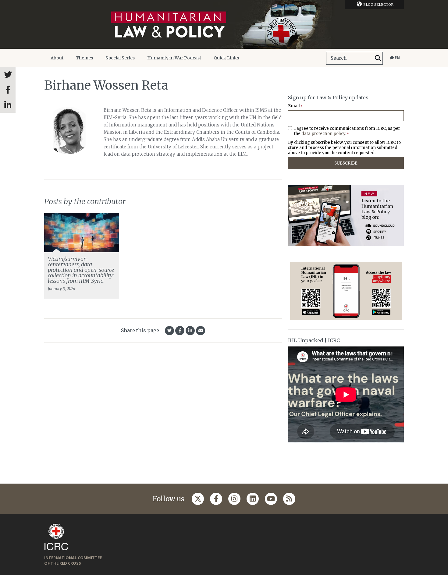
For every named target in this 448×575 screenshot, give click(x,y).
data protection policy (323, 133)
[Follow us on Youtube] (271, 499)
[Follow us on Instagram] (234, 499)
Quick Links (226, 58)
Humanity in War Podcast (174, 58)
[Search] (377, 58)
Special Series (120, 58)
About (57, 58)
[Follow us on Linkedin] (253, 499)
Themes (84, 58)
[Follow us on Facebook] (216, 499)
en (397, 57)
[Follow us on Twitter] (198, 499)
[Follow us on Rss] (289, 499)
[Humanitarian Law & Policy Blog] (224, 24)
